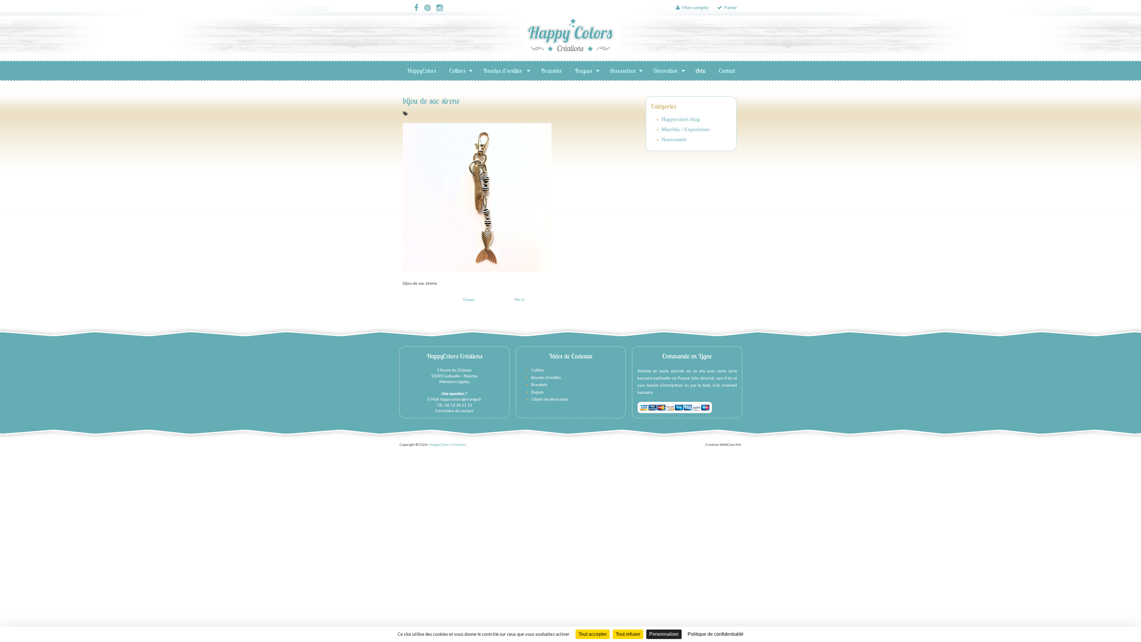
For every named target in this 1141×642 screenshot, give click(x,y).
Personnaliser (664, 634)
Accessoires (622, 70)
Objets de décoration (549, 399)
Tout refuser (628, 634)
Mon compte (694, 7)
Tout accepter (593, 634)
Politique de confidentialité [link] (715, 634)
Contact (727, 70)
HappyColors (421, 70)
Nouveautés (674, 139)
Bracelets (551, 70)
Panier (730, 7)
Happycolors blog (680, 119)
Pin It (519, 299)
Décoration (665, 70)
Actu (701, 70)
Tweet (468, 299)
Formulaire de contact (454, 410)
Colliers (457, 70)
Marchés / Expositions (685, 129)
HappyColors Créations (448, 444)
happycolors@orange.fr (460, 399)
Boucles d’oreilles (503, 70)
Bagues (583, 70)
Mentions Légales (454, 381)
